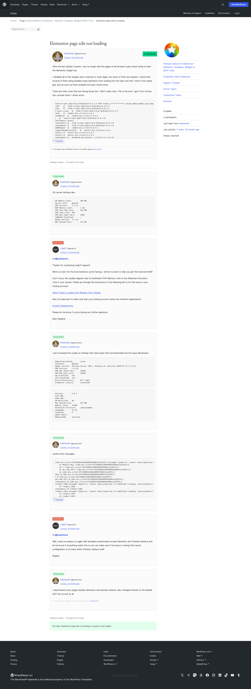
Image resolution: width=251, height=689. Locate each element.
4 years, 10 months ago (73, 58)
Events (153, 656)
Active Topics (169, 89)
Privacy (13, 664)
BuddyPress (203, 664)
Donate (154, 660)
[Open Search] (222, 4)
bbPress (201, 660)
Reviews (167, 101)
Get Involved (155, 651)
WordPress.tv (110, 664)
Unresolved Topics (172, 95)
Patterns (60, 664)
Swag (153, 664)
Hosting (13, 660)
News (12, 656)
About (13, 651)
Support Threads (171, 82)
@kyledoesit (61, 258)
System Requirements (62, 305)
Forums (13, 13)
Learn (106, 651)
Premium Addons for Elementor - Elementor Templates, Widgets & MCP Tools (59, 21)
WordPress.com (204, 651)
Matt (200, 656)
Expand (59, 141)
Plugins (60, 660)
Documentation (110, 656)
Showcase (61, 651)
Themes (60, 656)
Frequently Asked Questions (176, 76)
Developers (109, 660)
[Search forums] (38, 29)
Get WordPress (239, 4)
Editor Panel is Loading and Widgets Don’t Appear (76, 292)
